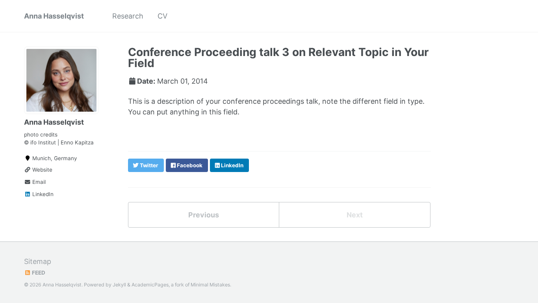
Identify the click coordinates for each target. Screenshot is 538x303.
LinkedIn (42, 194)
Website (41, 169)
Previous (203, 215)
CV (162, 16)
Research (127, 16)
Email (38, 182)
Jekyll (119, 285)
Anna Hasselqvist (54, 16)
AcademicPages (150, 285)
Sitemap (37, 261)
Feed (38, 272)
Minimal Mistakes (210, 285)
